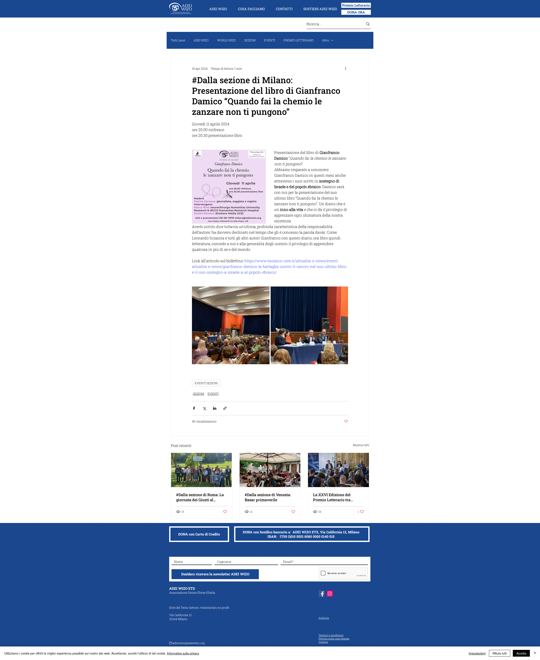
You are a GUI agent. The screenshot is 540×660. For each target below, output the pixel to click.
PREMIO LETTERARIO (299, 40)
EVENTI (269, 40)
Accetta (521, 653)
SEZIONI (250, 40)
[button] (218, 8)
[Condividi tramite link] (225, 408)
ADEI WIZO (201, 40)
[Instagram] (330, 594)
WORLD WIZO (226, 40)
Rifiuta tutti (500, 653)
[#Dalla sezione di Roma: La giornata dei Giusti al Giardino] (201, 470)
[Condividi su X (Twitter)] (204, 408)
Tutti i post (178, 40)
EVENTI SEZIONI (206, 383)
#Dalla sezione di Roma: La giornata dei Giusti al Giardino (200, 497)
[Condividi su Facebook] (194, 408)
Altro (325, 40)
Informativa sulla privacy (183, 653)
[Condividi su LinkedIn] (215, 408)
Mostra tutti (361, 445)
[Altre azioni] (345, 68)
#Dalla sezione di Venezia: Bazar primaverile (268, 497)
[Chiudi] (534, 653)
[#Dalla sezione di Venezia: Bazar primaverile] (270, 470)
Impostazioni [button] (477, 653)
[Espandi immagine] (231, 325)
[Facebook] (322, 594)
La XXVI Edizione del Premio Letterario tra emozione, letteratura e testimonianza (333, 497)
